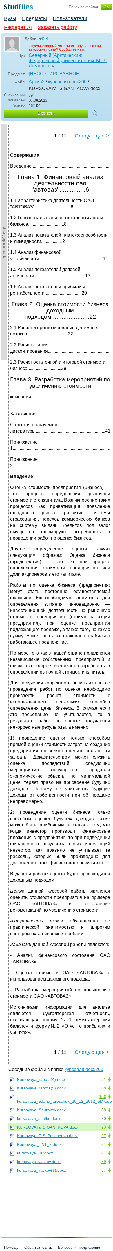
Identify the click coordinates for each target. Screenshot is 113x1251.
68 (103, 1088)
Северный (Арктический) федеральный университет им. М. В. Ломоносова (68, 60)
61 (103, 1144)
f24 (45, 38)
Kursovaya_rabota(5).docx (41, 1088)
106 (102, 1096)
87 (103, 1153)
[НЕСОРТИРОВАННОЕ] (54, 73)
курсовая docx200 (67, 81)
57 (103, 1170)
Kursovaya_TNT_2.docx (39, 1144)
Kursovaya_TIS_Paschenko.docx (47, 1135)
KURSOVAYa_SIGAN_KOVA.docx (47, 1127)
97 (103, 1135)
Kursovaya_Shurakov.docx (41, 1110)
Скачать (46, 113)
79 (103, 1127)
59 (103, 1161)
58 (103, 1110)
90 (103, 1118)
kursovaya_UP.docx (35, 1153)
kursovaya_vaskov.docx (39, 1161)
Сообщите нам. (72, 49)
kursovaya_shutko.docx (38, 1118)
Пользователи (70, 18)
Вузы (10, 18)
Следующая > (92, 136)
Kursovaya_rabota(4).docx (41, 1079)
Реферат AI (18, 27)
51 (103, 1079)
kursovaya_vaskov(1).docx (41, 1170)
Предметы (34, 18)
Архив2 (37, 81)
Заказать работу (57, 27)
